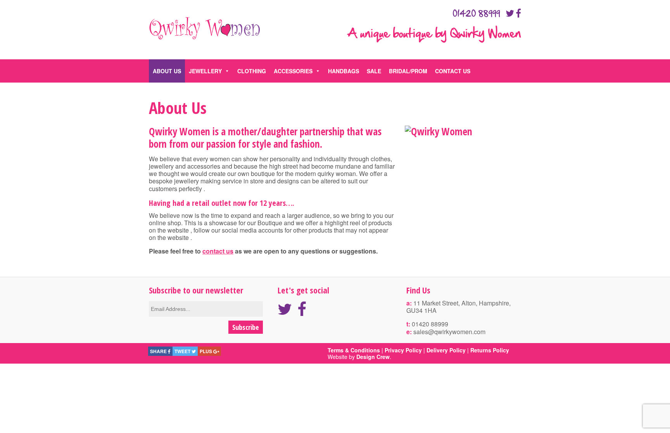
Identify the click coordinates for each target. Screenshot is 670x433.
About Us (167, 71)
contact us (217, 251)
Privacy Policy (403, 350)
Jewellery (205, 71)
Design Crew (373, 357)
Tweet (183, 351)
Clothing (251, 71)
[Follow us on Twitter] (510, 13)
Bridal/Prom (408, 71)
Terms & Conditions (354, 350)
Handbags (343, 71)
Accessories (293, 71)
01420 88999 (476, 14)
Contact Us (452, 71)
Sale (374, 71)
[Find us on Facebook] (518, 13)
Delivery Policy (446, 350)
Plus (206, 351)
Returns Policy (489, 350)
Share (159, 351)
